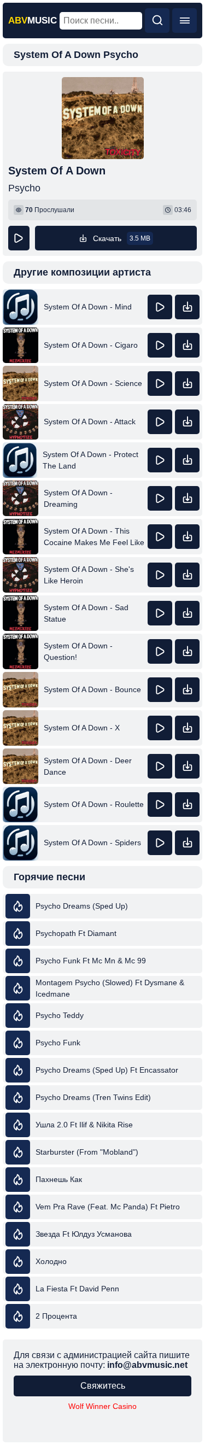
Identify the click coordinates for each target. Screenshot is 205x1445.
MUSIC (32, 20)
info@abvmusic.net (147, 1365)
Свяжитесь (102, 1385)
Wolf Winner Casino (102, 1406)
